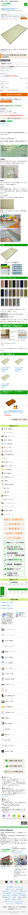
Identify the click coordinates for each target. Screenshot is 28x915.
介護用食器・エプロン (6, 897)
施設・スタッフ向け (8, 901)
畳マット (13, 9)
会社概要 (4, 906)
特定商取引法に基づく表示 (13, 906)
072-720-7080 (20, 851)
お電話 (15, 870)
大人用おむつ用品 (22, 891)
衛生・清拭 (7, 899)
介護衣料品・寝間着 (22, 897)
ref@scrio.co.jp (23, 854)
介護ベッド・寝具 (5, 895)
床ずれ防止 (22, 16)
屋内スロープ (16, 16)
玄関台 (2, 16)
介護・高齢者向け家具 (7, 893)
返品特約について (4, 123)
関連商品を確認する (6, 101)
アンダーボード (4, 81)
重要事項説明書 (11, 909)
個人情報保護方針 (23, 906)
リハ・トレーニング (10, 903)
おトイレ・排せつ (14, 891)
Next (26, 405)
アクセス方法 (3, 867)
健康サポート (20, 899)
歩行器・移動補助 (9, 886)
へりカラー (3, 85)
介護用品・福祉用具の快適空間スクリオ (10, 8)
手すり (14, 893)
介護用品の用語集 (5, 605)
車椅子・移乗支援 (19, 889)
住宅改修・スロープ (6, 9)
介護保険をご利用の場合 (7, 608)
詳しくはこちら (5, 796)
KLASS (7, 70)
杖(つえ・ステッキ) (18, 887)
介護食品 (14, 897)
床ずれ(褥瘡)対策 (14, 895)
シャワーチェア (8, 16)
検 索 (23, 18)
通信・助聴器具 (23, 895)
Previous (1, 406)
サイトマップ (18, 909)
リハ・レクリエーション (19, 901)
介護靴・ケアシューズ (9, 889)
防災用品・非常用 (18, 903)
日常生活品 (13, 899)
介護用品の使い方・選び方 (7, 602)
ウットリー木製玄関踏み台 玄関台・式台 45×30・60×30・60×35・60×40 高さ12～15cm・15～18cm (14, 412)
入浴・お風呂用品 (5, 891)
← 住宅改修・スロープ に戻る (19, 419)
